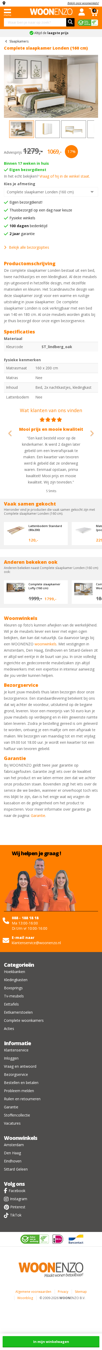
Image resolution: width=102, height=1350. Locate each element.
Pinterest (17, 1206)
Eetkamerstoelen (18, 1012)
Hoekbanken (14, 971)
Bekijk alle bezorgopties (29, 247)
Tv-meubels (14, 995)
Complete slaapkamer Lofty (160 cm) (44, 586)
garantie (22, 233)
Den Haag (12, 1152)
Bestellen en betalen (21, 1082)
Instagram (18, 1198)
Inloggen (11, 1058)
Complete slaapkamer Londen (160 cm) (40, 191)
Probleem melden (19, 1090)
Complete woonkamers (24, 1020)
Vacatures (12, 1123)
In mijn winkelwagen (51, 1341)
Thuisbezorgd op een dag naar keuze (40, 210)
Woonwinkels (20, 1137)
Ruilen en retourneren (22, 1098)
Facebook (17, 1190)
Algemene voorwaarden (33, 1291)
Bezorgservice (16, 1074)
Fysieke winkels (22, 217)
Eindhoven (12, 1160)
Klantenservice (16, 1050)
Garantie (38, 815)
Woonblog (25, 1298)
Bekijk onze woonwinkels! (83, 3)
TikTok (15, 1215)
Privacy (63, 1291)
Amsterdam (14, 1144)
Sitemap (81, 1291)
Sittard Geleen (16, 1169)
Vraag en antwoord (20, 1066)
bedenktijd (28, 225)
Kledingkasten (15, 979)
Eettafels (11, 1004)
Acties (9, 1028)
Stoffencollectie (17, 1115)
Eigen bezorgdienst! (25, 202)
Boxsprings (13, 987)
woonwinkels (45, 643)
